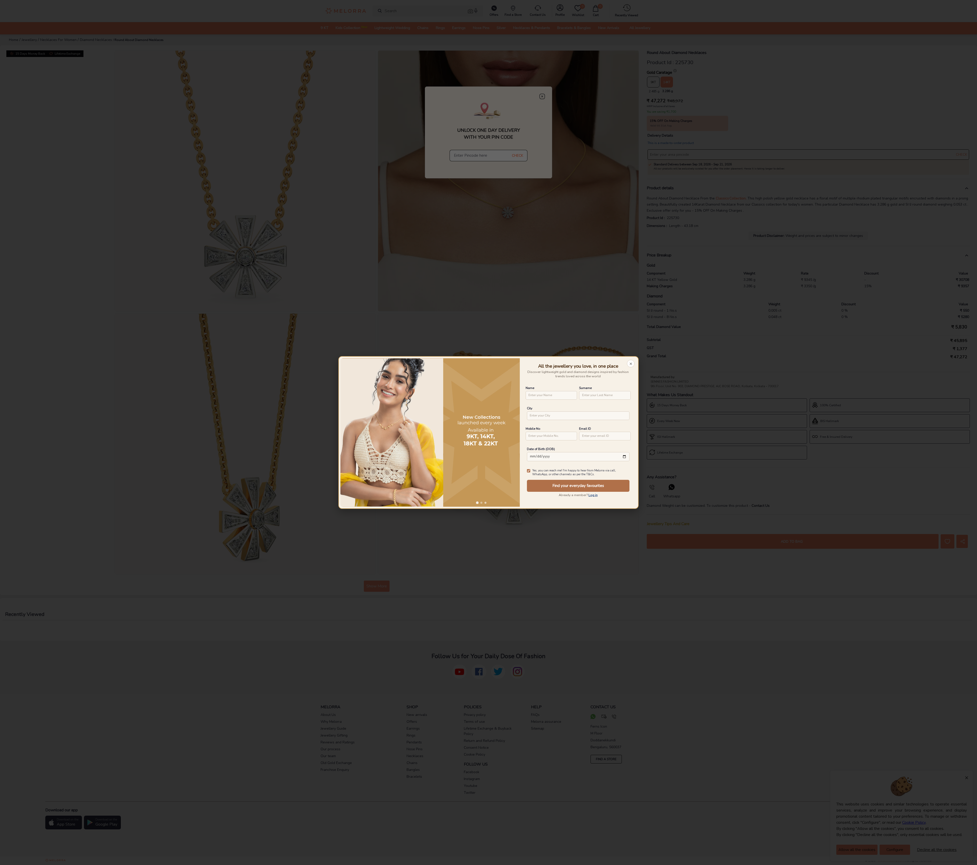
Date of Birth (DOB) (541, 449)
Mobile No (533, 428)
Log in (593, 495)
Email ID (585, 428)
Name (530, 388)
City (529, 408)
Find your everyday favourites (578, 485)
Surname (585, 388)
